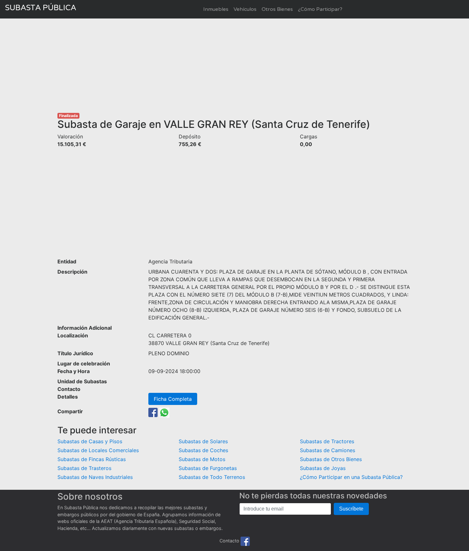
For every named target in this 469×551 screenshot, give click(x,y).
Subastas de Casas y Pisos (89, 441)
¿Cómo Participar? (320, 9)
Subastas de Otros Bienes (331, 459)
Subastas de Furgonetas (208, 468)
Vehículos (245, 9)
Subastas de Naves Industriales (95, 477)
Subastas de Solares (203, 441)
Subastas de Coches (203, 450)
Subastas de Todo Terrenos (212, 477)
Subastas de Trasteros (84, 468)
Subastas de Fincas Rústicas (91, 459)
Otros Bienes (277, 9)
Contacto (229, 541)
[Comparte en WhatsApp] (164, 412)
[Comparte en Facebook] (153, 412)
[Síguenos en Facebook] (245, 541)
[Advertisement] (234, 65)
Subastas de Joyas (323, 468)
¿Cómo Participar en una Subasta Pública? (351, 477)
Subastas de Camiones (327, 450)
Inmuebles (215, 9)
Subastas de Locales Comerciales (98, 450)
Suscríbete (351, 508)
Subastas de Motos (202, 459)
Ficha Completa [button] (173, 399)
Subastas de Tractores (327, 441)
